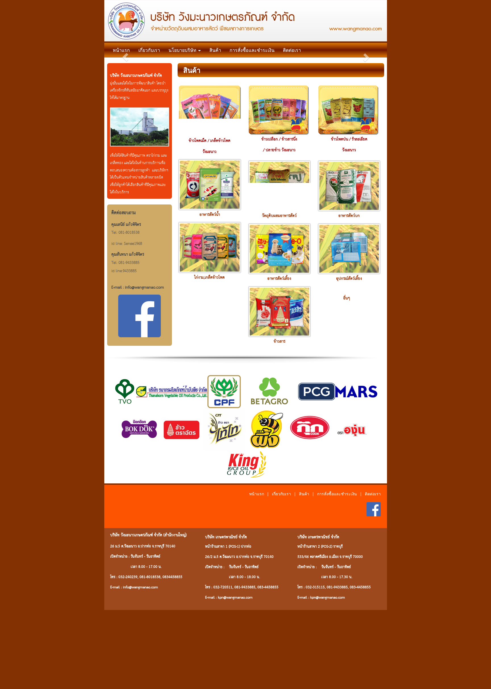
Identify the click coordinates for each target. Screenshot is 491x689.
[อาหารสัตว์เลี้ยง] (279, 248)
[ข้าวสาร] (279, 311)
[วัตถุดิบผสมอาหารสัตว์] (279, 185)
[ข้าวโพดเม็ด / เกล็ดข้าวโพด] (209, 110)
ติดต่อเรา (292, 50)
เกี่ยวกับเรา (149, 50)
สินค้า (215, 50)
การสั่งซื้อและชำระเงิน (252, 50)
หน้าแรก (121, 50)
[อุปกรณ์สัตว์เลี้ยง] (349, 248)
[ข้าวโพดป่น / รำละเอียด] (348, 109)
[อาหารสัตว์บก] (349, 185)
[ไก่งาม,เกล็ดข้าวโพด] (209, 247)
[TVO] (124, 391)
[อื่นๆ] (349, 291)
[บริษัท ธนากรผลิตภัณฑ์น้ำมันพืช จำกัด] (171, 391)
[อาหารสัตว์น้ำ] (209, 184)
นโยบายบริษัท (182, 50)
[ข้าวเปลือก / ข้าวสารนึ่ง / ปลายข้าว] (278, 109)
